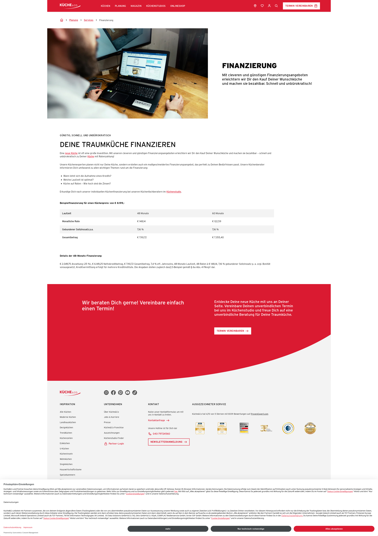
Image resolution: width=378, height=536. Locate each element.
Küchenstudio (173, 191)
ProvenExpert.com (259, 413)
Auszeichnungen (112, 432)
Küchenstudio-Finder (114, 438)
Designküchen (66, 427)
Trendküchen (66, 432)
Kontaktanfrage (156, 420)
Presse (107, 422)
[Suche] (276, 6)
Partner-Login (116, 443)
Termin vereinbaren (299, 5)
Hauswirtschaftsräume (71, 469)
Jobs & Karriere (111, 417)
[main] (189, 173)
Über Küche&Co (111, 411)
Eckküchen (65, 443)
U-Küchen (64, 448)
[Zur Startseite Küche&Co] (70, 6)
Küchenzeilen (66, 438)
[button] (105, 6)
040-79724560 (161, 433)
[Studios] (255, 6)
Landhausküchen (68, 422)
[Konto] (269, 6)
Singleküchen (66, 464)
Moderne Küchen (68, 417)
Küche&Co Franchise (114, 427)
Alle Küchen (65, 411)
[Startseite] (61, 20)
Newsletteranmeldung (166, 441)
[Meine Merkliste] (262, 6)
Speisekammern (67, 474)
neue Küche (71, 153)
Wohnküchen (66, 459)
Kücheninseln (66, 453)
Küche (90, 156)
